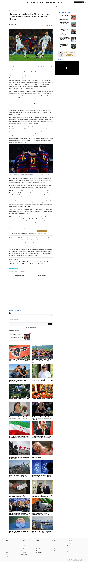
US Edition (83, 6)
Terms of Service (37, 233)
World (26, 6)
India (52, 545)
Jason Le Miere (13, 24)
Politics (30, 6)
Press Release (23, 550)
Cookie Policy (38, 550)
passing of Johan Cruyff (39, 67)
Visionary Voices (24, 543)
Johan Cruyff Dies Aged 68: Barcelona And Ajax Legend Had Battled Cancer (27, 264)
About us (37, 543)
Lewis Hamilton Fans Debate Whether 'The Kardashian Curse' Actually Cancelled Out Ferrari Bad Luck (19, 380)
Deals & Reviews (67, 6)
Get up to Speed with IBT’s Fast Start (68, 52)
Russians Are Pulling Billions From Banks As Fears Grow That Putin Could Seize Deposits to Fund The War (19, 457)
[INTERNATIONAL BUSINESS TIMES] (44, 2)
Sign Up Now (69, 55)
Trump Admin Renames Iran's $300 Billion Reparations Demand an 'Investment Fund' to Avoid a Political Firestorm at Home (42, 438)
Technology (55, 6)
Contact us (38, 545)
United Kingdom (54, 548)
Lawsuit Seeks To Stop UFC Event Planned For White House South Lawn (64, 45)
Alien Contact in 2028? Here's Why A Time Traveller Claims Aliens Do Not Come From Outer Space (19, 477)
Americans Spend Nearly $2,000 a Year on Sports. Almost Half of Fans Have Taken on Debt (41, 361)
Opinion (60, 6)
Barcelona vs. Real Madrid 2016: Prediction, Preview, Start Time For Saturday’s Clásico (30, 261)
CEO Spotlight (23, 552)
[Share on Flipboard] (45, 25)
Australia (53, 543)
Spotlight (22, 548)
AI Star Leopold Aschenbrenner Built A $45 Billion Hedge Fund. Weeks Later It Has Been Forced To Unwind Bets (42, 477)
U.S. (22, 6)
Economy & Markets (37, 6)
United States (54, 550)
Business (44, 6)
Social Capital (23, 545)
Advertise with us (39, 552)
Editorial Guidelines (42, 275)
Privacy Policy (44, 233)
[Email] (49, 25)
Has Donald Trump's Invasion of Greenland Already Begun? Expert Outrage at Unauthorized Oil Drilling (42, 533)
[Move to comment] (52, 25)
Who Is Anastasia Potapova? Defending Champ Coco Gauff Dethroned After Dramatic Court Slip (42, 418)
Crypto (49, 6)
